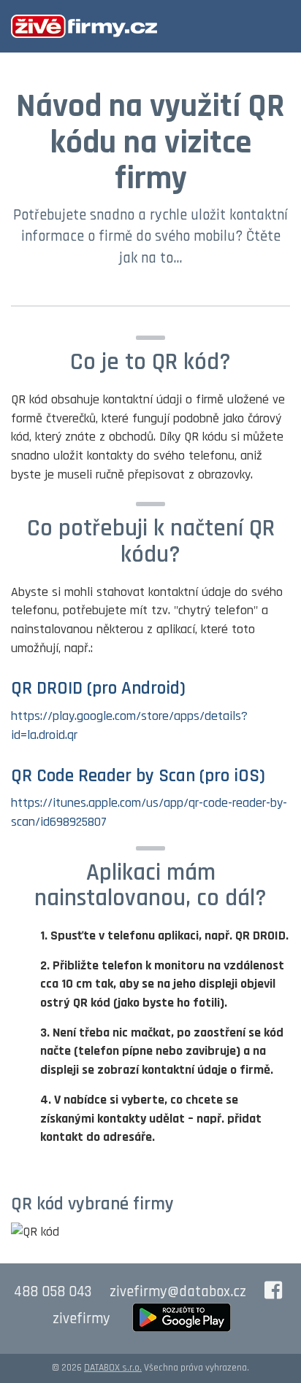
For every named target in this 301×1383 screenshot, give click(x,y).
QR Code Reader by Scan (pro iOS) (138, 776)
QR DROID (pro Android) (98, 688)
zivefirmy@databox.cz (178, 1291)
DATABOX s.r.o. (113, 1367)
